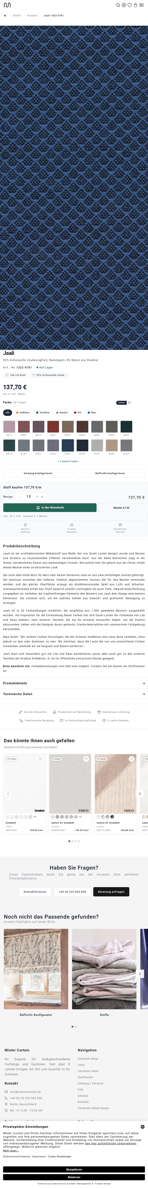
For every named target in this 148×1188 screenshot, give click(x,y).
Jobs (81, 1064)
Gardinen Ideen (88, 1071)
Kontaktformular (35, 891)
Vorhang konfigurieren (38, 473)
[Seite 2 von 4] (72, 841)
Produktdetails (15, 683)
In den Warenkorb (53, 507)
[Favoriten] (129, 5)
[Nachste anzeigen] (140, 793)
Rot (79, 412)
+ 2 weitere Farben (68, 461)
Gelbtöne (24, 412)
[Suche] (118, 5)
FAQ (80, 1089)
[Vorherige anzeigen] (8, 793)
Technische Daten (18, 694)
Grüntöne (45, 412)
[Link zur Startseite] (59, 5)
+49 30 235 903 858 (72, 891)
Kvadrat (32, 15)
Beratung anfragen (111, 891)
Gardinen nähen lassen (93, 1108)
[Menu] (141, 5)
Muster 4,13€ (122, 507)
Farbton (121, 402)
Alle (8, 412)
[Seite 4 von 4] (78, 841)
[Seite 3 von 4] (75, 841)
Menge (74, 497)
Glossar (83, 1095)
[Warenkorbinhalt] (135, 5)
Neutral (63, 412)
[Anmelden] (124, 5)
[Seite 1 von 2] (72, 1026)
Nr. (129, 402)
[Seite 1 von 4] (69, 841)
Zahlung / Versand (90, 1083)
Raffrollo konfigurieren (110, 473)
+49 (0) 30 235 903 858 (26, 1098)
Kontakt (83, 1101)
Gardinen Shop (88, 1058)
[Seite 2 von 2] (75, 1026)
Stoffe (17, 15)
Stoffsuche (85, 1077)
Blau (93, 412)
